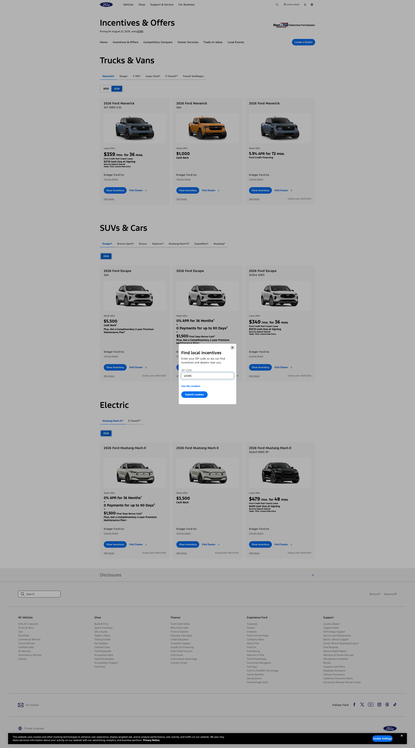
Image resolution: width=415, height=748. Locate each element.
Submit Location (194, 394)
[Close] (232, 347)
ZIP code (186, 370)
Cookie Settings (382, 738)
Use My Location (190, 386)
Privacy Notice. (151, 740)
